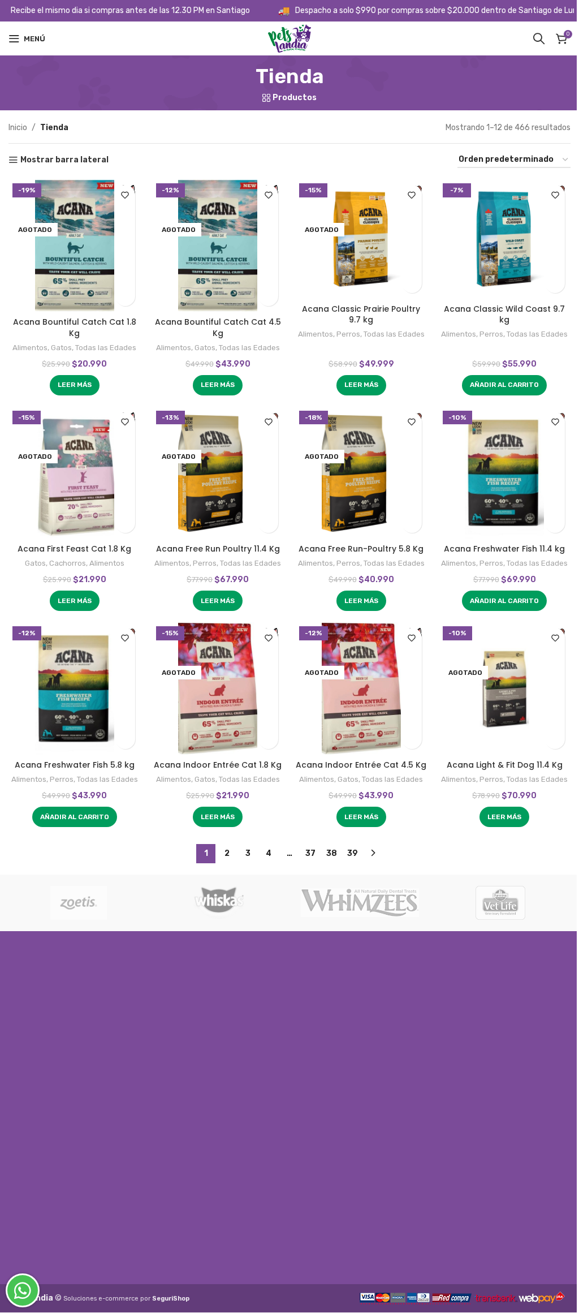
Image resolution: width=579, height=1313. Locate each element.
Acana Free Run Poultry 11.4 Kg (218, 548)
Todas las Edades (105, 347)
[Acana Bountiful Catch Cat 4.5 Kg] (218, 245)
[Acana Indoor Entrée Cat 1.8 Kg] (218, 688)
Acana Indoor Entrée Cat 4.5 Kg (361, 764)
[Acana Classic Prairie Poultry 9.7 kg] (361, 238)
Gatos (61, 347)
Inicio (17, 127)
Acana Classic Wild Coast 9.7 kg (504, 314)
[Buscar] (539, 38)
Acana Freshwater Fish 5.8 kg (75, 764)
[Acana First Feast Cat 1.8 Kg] (74, 473)
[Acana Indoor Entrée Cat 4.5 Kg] (361, 688)
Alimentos (29, 347)
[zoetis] (78, 903)
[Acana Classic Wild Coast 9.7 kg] (505, 238)
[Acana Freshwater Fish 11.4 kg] (505, 473)
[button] (504, 385)
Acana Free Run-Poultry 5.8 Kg (361, 548)
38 (331, 853)
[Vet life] (500, 903)
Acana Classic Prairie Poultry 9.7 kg (361, 314)
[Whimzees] (360, 903)
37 (310, 853)
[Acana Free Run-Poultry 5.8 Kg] (361, 473)
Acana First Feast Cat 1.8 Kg (74, 548)
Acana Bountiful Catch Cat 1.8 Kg (74, 327)
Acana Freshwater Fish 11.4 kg (504, 548)
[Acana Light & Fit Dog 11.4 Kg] (505, 688)
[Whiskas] (219, 903)
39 (352, 853)
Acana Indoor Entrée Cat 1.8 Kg (218, 764)
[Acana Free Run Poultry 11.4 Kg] (218, 473)
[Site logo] (289, 38)
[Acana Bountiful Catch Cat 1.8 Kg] (74, 245)
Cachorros (67, 563)
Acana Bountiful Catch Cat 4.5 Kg (218, 327)
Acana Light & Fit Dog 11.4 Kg (505, 764)
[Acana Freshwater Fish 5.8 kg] (74, 688)
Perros (348, 334)
